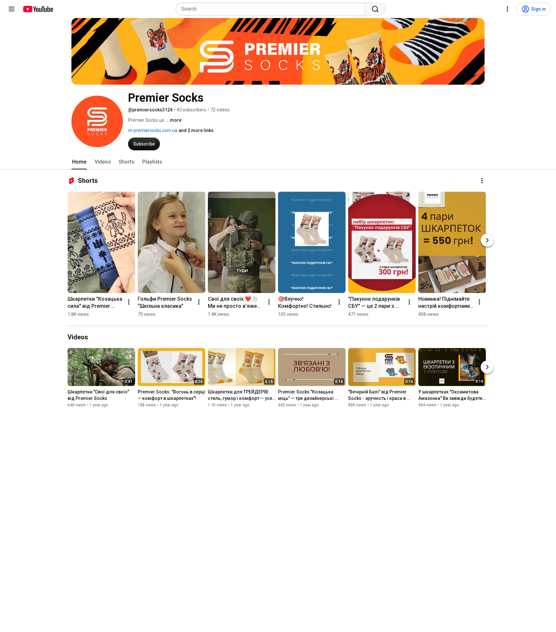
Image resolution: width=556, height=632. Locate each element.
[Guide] (11, 9)
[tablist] (278, 162)
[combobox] (272, 9)
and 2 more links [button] (196, 130)
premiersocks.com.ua (155, 130)
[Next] (487, 240)
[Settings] (507, 9)
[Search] (375, 9)
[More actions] (482, 180)
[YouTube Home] (38, 9)
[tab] (79, 162)
